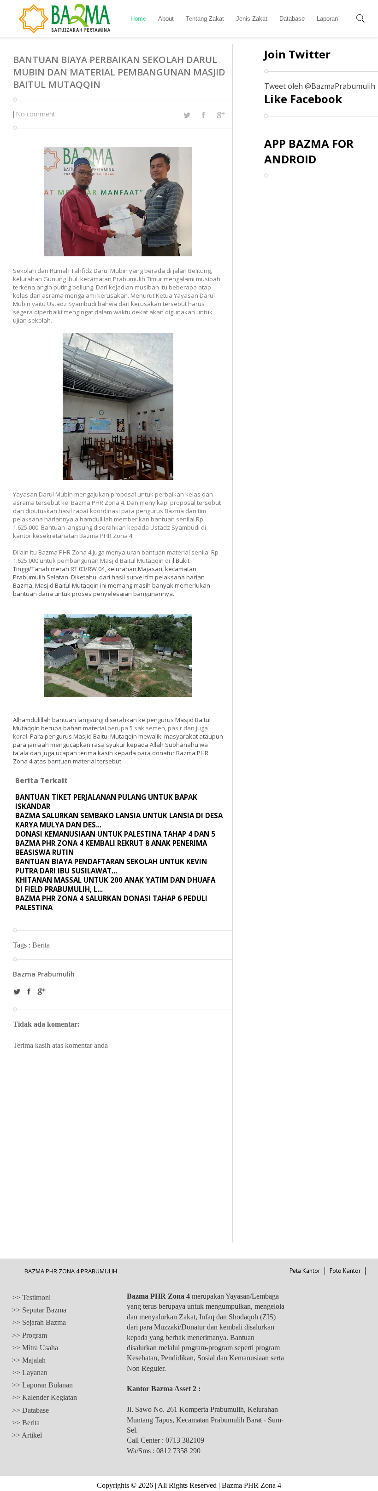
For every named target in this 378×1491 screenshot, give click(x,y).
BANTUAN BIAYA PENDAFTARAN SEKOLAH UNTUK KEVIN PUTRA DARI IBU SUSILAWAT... (111, 866)
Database (292, 18)
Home (138, 18)
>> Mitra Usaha (35, 1348)
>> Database (30, 1410)
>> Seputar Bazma (39, 1310)
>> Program (29, 1335)
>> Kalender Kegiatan (44, 1397)
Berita (41, 945)
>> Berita (26, 1423)
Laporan (327, 18)
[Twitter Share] (186, 115)
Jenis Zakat (251, 18)
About (166, 18)
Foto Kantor (345, 1271)
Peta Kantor (304, 1271)
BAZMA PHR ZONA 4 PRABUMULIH (70, 1271)
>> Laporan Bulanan (42, 1385)
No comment (35, 114)
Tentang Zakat (205, 18)
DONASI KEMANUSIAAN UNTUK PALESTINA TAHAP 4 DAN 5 (115, 833)
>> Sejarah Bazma (39, 1322)
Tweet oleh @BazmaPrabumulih (319, 86)
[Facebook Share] (203, 114)
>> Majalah (29, 1360)
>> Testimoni (31, 1297)
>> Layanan (29, 1372)
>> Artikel (27, 1435)
